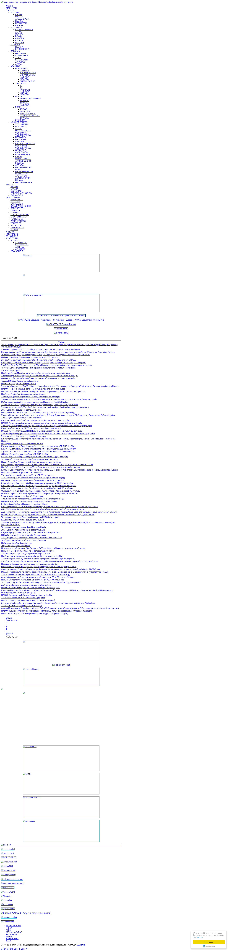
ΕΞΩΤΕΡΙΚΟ (15, 191)
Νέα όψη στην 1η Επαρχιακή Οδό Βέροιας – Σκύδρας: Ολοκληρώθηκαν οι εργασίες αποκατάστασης (43, 548)
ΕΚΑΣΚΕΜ (24, 101)
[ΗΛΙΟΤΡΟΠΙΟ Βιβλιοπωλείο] (8, 870)
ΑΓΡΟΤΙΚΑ (15, 45)
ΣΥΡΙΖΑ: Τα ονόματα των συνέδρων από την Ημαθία (23, 598)
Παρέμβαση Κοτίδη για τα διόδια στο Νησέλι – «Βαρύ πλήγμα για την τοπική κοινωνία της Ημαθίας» (43, 391)
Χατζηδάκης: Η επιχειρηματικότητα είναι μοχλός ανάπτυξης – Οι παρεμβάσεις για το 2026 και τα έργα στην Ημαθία (49, 399)
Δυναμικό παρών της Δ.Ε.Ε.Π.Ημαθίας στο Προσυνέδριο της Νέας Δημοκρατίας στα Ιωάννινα (40, 349)
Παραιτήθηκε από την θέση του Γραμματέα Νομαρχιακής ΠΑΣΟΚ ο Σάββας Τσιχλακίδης (38, 413)
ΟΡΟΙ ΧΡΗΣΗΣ (16, 251)
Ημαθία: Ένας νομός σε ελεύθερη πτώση (18, 384)
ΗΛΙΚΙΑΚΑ (24, 77)
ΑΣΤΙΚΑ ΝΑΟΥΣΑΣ (14, 932)
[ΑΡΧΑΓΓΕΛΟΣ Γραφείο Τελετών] (61, 324)
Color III (17, 949)
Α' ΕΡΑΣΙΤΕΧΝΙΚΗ (28, 73)
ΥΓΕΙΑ (18, 58)
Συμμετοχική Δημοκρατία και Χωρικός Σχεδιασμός (22, 496)
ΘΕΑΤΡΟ (19, 34)
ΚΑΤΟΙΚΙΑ (14, 212)
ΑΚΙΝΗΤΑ (19, 247)
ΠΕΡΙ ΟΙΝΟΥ (20, 137)
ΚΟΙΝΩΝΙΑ (15, 51)
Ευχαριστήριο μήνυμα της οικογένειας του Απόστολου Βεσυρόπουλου (30, 532)
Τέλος (8, 635)
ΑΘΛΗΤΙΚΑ (15, 66)
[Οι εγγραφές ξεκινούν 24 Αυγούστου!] (8, 849)
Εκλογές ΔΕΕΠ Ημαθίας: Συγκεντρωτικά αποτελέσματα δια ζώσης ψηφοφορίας (34, 457)
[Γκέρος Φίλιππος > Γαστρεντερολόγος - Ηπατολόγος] (7, 866)
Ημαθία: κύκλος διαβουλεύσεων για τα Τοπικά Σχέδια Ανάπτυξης (28, 551)
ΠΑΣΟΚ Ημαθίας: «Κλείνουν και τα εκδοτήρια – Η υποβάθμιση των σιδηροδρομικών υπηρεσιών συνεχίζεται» (47, 611)
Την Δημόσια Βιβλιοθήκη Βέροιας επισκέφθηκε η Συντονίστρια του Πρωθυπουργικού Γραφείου (41, 582)
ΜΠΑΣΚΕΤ (20, 96)
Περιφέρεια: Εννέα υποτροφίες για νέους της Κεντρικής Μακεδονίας (29, 564)
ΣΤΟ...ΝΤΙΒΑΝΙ (21, 124)
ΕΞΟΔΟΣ (19, 40)
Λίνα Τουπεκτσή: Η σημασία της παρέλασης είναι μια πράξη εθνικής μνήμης (33, 478)
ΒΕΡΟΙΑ (18, 15)
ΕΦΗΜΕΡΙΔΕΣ (12, 939)
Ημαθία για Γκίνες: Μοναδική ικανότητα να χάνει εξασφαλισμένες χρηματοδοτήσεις (35, 373)
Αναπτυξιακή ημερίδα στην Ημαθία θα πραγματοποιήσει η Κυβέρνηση (30, 397)
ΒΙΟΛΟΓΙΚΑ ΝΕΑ (22, 154)
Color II (10, 949)
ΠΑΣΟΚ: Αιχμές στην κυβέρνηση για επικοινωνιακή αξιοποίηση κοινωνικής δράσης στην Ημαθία (41, 423)
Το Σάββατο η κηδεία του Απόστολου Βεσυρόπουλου (23, 540)
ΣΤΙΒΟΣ (23, 109)
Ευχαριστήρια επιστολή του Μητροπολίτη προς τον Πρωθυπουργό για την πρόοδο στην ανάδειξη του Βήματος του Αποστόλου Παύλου (58, 352)
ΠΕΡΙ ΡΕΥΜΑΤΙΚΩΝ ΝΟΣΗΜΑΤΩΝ (24, 173)
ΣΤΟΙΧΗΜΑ (20, 120)
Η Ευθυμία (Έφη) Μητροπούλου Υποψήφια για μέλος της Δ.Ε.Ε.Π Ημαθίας (32, 480)
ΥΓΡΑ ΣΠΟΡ (25, 111)
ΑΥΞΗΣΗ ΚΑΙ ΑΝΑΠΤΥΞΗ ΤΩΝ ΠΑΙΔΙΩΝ (22, 178)
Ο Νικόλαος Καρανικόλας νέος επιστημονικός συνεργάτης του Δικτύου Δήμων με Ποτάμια (38, 567)
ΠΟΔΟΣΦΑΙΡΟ (21, 68)
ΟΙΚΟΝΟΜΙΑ (20, 53)
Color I (4, 949)
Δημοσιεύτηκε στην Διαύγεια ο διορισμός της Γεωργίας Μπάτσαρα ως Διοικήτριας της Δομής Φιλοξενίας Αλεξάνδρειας (50, 569)
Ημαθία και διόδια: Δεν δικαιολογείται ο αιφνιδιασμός (23, 394)
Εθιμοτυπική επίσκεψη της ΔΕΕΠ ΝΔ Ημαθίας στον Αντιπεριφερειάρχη (31, 428)
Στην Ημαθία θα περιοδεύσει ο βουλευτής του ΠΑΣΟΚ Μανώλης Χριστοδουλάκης (35, 575)
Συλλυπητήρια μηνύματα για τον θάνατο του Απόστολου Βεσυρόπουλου (31, 538)
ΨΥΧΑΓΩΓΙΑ (15, 225)
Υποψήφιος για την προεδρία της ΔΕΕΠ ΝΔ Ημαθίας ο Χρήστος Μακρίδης (32, 499)
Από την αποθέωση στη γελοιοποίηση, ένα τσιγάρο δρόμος (26, 585)
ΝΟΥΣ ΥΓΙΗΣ (20, 126)
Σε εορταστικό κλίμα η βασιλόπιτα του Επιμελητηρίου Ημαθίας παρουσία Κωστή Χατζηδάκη (39, 405)
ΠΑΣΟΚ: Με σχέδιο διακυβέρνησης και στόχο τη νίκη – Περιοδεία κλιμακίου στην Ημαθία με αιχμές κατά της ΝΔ (47, 515)
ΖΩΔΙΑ (8, 941)
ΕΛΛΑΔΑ (19, 25)
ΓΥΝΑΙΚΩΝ (25, 90)
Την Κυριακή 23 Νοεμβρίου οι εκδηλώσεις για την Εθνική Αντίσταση (29, 459)
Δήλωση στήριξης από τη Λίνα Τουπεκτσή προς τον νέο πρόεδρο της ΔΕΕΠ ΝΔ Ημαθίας (38, 451)
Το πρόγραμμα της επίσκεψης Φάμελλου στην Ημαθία (23, 527)
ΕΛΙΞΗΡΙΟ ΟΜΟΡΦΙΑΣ (25, 144)
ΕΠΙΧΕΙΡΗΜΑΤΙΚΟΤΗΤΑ (21, 193)
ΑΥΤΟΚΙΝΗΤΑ (16, 200)
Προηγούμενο (11, 620)
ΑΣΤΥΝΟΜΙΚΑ (21, 55)
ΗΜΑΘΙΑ (19, 21)
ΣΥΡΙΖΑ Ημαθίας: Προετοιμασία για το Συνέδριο (21, 606)
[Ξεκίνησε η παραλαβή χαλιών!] (7, 888)
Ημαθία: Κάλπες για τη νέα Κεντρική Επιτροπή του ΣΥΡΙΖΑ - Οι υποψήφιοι (32, 580)
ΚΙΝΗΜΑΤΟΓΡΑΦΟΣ (24, 30)
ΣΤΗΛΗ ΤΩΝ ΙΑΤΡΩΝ (19, 215)
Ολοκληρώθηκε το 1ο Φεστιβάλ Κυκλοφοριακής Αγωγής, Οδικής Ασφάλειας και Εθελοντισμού (40, 491)
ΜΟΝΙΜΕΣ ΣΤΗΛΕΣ (19, 122)
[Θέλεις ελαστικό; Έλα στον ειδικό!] (61, 263)
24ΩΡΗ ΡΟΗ (11, 8)
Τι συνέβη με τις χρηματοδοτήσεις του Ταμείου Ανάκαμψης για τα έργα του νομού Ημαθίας (38, 368)
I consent (209, 942)
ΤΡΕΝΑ (9, 928)
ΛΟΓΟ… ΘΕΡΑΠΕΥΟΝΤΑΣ (23, 130)
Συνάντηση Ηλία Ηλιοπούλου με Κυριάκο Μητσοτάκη (23, 436)
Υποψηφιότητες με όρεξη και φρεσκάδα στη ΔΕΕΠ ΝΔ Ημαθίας (27, 475)
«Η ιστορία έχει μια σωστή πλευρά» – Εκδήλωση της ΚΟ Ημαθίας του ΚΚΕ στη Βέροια (37, 488)
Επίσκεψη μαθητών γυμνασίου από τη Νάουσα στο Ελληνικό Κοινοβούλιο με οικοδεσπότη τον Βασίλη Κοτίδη (47, 465)
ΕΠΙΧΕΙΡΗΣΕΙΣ (22, 245)
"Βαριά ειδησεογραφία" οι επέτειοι (15, 546)
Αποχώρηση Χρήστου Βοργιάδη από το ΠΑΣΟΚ (21, 418)
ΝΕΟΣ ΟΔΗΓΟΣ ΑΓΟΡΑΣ (17, 229)
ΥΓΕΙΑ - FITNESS (18, 221)
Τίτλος (61, 342)
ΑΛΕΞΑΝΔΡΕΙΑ (22, 19)
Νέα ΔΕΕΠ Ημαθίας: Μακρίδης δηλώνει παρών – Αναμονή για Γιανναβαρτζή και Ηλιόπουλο (39, 494)
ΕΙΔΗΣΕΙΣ (10, 10)
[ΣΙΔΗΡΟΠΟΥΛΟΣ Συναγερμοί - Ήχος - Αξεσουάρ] (12, 879)
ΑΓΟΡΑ (18, 64)
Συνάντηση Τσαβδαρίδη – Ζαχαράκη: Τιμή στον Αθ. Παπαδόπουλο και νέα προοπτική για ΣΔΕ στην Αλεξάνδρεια (48, 603)
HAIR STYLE (21, 139)
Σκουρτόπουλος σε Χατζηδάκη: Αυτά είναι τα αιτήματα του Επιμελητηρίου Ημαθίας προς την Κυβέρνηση (45, 407)
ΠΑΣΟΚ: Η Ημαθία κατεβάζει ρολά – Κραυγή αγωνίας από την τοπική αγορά (33, 389)
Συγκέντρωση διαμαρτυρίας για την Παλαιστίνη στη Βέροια (25, 554)
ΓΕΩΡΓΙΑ (19, 47)
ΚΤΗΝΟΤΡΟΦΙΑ (22, 49)
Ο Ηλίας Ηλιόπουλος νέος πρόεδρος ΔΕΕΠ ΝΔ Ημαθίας (25, 454)
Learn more (198, 937)
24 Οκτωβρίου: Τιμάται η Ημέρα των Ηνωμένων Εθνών (24, 504)
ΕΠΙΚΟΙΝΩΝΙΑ (12, 236)
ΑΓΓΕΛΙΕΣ (15, 240)
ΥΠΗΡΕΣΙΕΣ (15, 223)
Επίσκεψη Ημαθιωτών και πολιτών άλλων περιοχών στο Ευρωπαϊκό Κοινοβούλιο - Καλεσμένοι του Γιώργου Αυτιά (49, 507)
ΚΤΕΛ (8, 930)
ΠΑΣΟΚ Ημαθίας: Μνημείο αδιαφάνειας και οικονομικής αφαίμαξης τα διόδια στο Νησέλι (38, 378)
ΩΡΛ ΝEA (19, 165)
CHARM (18, 157)
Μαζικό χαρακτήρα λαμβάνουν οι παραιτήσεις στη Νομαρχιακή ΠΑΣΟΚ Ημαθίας (34, 402)
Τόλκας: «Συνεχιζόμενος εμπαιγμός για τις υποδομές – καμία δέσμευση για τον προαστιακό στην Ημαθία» (45, 355)
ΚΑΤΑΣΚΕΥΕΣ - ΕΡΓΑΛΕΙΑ (17, 209)
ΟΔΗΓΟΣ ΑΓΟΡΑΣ (13, 197)
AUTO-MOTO (21, 243)
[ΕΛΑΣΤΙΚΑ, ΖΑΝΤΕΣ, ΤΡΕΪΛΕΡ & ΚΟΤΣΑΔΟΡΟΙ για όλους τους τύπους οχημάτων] (61, 315)
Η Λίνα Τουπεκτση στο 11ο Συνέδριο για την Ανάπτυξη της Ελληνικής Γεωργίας (34, 613)
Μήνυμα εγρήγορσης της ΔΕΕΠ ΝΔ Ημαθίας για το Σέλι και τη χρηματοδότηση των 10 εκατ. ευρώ (42, 431)
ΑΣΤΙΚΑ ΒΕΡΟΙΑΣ (13, 926)
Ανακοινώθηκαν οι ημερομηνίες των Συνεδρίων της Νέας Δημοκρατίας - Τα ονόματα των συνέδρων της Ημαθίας (48, 434)
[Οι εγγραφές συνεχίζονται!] (61, 807)
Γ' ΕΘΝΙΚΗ (24, 71)
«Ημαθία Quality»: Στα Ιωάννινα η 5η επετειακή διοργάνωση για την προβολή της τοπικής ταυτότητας (43, 509)
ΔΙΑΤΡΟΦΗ (15, 202)
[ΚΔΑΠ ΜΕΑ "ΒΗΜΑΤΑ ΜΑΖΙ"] (9, 862)
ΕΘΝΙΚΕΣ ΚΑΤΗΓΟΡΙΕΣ (30, 99)
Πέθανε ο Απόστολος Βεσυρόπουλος (17, 543)
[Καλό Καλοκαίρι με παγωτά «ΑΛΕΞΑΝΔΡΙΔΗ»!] (61, 718)
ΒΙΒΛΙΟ (18, 36)
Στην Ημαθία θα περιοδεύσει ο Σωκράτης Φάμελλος (23, 530)
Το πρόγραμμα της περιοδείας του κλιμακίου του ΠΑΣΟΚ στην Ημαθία (30, 517)
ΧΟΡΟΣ (18, 32)
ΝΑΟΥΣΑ (19, 17)
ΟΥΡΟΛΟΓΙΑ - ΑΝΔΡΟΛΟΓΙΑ (21, 151)
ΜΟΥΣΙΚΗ (19, 43)
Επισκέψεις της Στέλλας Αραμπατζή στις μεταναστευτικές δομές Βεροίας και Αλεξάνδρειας (38, 486)
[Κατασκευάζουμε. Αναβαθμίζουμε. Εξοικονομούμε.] (61, 333)
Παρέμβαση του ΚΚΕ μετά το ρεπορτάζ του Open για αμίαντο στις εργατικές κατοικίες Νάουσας (41, 467)
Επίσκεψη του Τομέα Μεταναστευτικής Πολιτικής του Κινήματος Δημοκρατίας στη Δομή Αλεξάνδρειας (43, 363)
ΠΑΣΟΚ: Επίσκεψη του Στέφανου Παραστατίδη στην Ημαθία (26, 595)
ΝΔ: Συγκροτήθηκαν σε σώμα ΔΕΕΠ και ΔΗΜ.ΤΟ (22, 444)
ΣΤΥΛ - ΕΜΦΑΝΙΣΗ (18, 217)
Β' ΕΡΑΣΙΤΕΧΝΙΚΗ (28, 75)
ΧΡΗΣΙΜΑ (10, 232)
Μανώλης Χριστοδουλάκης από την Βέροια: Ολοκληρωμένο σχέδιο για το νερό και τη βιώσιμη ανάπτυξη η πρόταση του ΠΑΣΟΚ (54, 572)
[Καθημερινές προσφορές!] (61, 303)
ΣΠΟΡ (18, 107)
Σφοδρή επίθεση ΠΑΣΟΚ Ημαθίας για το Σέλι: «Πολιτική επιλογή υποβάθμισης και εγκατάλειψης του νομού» (46, 365)
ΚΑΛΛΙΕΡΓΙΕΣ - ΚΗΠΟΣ (20, 206)
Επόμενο (9, 633)
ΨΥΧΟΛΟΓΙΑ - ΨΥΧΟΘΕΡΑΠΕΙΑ (23, 134)
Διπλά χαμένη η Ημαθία (11, 370)
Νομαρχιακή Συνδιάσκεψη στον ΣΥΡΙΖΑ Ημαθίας (21, 472)
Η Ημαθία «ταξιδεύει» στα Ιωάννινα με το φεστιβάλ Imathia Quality (29, 501)
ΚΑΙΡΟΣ (9, 936)
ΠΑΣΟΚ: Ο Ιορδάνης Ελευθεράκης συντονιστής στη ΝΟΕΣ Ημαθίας (29, 357)
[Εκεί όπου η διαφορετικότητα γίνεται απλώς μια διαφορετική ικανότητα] (8, 909)
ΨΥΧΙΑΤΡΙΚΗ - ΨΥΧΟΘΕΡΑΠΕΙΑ (23, 147)
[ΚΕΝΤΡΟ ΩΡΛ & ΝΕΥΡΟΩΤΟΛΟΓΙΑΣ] (7, 853)
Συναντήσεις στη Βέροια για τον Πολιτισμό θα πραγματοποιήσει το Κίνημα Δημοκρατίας (38, 559)
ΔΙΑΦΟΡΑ (19, 38)
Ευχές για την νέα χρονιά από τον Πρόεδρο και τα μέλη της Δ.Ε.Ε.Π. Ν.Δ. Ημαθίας (35, 420)
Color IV (24, 949)
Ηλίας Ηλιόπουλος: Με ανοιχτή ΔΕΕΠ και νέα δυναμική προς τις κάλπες (31, 462)
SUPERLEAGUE (27, 81)
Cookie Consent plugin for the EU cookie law (209, 946)
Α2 (21, 88)
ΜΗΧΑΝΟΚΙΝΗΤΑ (28, 114)
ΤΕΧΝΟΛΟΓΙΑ (16, 219)
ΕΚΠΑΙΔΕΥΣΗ (21, 60)
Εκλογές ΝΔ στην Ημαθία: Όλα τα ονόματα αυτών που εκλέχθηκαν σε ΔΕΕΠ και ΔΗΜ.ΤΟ (38, 449)
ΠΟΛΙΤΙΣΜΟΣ (16, 28)
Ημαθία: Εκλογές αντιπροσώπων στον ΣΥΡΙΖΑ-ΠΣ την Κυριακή (28, 600)
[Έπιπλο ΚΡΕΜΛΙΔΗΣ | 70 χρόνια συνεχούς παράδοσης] (25, 913)
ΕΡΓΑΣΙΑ (10, 185)
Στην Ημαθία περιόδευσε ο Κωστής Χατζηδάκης (21, 410)
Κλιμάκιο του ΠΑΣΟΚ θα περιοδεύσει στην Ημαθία (22, 520)
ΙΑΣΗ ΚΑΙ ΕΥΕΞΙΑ (23, 159)
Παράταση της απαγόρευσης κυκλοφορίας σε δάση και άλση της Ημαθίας (32, 556)
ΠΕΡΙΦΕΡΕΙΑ (21, 23)
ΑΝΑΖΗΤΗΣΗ (12, 238)
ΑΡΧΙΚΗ (9, 6)
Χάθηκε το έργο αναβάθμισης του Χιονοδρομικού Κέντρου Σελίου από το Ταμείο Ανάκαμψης (39, 376)
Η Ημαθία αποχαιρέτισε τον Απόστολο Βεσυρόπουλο (23, 535)
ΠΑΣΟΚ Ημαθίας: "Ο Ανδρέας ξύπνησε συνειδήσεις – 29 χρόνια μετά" (30, 588)
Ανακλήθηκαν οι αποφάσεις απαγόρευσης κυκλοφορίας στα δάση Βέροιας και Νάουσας (38, 577)
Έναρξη (9, 618)
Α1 (21, 86)
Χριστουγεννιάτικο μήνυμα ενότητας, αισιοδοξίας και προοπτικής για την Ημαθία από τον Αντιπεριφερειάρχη (46, 426)
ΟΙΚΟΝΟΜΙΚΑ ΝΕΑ (23, 182)
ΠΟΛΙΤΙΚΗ (15, 12)
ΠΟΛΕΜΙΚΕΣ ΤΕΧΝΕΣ (30, 116)
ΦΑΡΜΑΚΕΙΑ (11, 934)
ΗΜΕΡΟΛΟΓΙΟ (12, 234)
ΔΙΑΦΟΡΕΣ (20, 62)
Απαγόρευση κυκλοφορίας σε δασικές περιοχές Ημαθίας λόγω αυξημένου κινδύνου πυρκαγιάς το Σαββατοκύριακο (49, 561)
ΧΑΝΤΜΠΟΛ (20, 83)
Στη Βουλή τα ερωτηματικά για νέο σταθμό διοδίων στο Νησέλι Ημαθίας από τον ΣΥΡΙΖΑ (38, 360)
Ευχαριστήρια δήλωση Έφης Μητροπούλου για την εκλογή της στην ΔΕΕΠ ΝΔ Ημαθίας (38, 446)
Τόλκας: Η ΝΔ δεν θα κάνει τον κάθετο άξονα (19, 381)
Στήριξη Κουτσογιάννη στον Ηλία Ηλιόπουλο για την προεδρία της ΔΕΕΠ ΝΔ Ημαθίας (37, 483)
